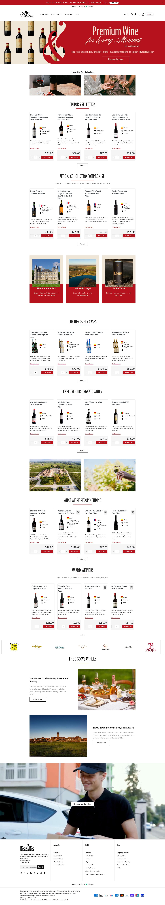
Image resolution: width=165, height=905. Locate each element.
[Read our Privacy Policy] (117, 465)
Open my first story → (102, 471)
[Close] (119, 428)
